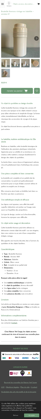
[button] (5, 63)
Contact (34, 387)
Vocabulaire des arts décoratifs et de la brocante (18, 392)
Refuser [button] (15, 415)
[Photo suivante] (36, 38)
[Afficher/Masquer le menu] (2, 4)
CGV (3, 387)
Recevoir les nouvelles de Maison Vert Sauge (20, 382)
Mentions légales (12, 387)
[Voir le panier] (38, 4)
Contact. (14, 323)
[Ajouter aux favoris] (37, 91)
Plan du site (24, 387)
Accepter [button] (32, 415)
